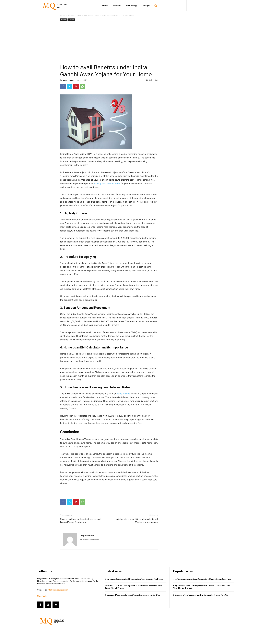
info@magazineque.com (58, 590)
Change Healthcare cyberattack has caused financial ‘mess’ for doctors (80, 520)
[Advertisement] (109, 42)
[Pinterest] (76, 86)
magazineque (68, 80)
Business (71, 15)
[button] (155, 5)
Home (62, 15)
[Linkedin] (56, 604)
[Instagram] (48, 604)
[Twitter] (69, 86)
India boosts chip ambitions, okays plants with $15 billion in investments (137, 520)
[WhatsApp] (82, 86)
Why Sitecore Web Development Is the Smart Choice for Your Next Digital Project (133, 587)
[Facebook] (63, 86)
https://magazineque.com (89, 539)
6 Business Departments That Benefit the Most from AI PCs (132, 594)
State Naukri (42, 596)
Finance (71, 20)
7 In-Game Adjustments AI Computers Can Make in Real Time (134, 578)
